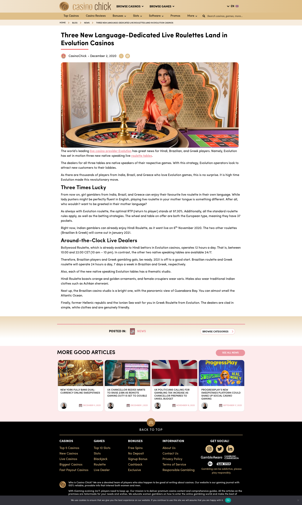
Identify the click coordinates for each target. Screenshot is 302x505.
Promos (175, 16)
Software (155, 16)
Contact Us (170, 453)
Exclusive (134, 470)
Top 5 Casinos (69, 448)
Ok (228, 500)
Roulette (100, 464)
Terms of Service (174, 464)
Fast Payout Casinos (73, 470)
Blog (75, 23)
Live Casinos (68, 459)
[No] (298, 500)
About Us (169, 448)
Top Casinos (71, 16)
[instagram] (209, 449)
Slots (136, 16)
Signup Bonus (137, 459)
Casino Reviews (96, 16)
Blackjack (100, 459)
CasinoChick (78, 56)
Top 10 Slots (102, 448)
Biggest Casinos (70, 464)
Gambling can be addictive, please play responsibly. (221, 471)
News (86, 23)
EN (232, 6)
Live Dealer (102, 470)
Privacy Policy (172, 459)
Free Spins (135, 448)
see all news (230, 353)
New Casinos (68, 453)
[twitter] (220, 449)
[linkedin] (230, 449)
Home (63, 23)
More (190, 16)
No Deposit (136, 453)
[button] (217, 331)
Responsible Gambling (178, 470)
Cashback (135, 464)
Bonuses (118, 16)
